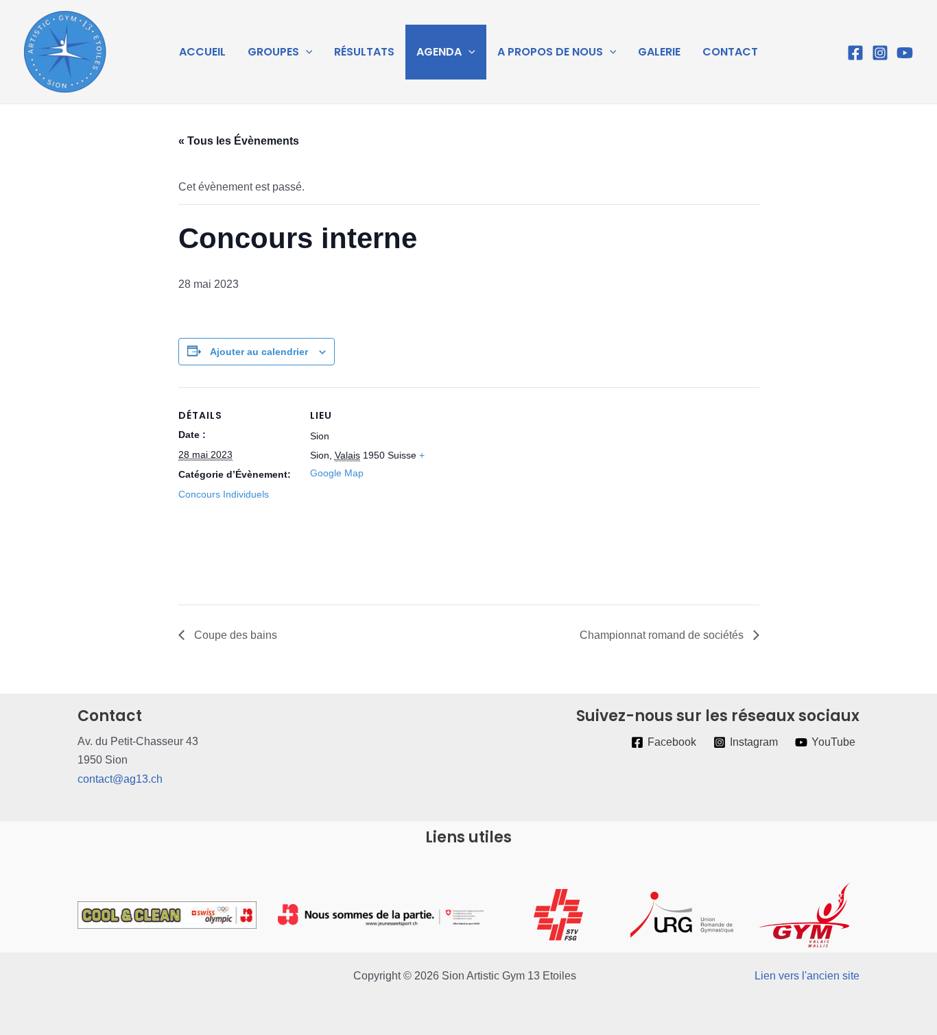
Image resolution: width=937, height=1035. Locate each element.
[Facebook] (855, 53)
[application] (306, 52)
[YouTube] (905, 53)
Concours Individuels (223, 494)
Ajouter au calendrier (259, 351)
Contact (730, 52)
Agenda (439, 52)
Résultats (364, 52)
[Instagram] (880, 53)
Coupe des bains (234, 635)
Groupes (273, 52)
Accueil (202, 52)
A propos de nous (550, 52)
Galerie (659, 52)
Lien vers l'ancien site (807, 976)
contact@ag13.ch (120, 779)
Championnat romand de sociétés (663, 635)
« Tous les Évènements (238, 141)
